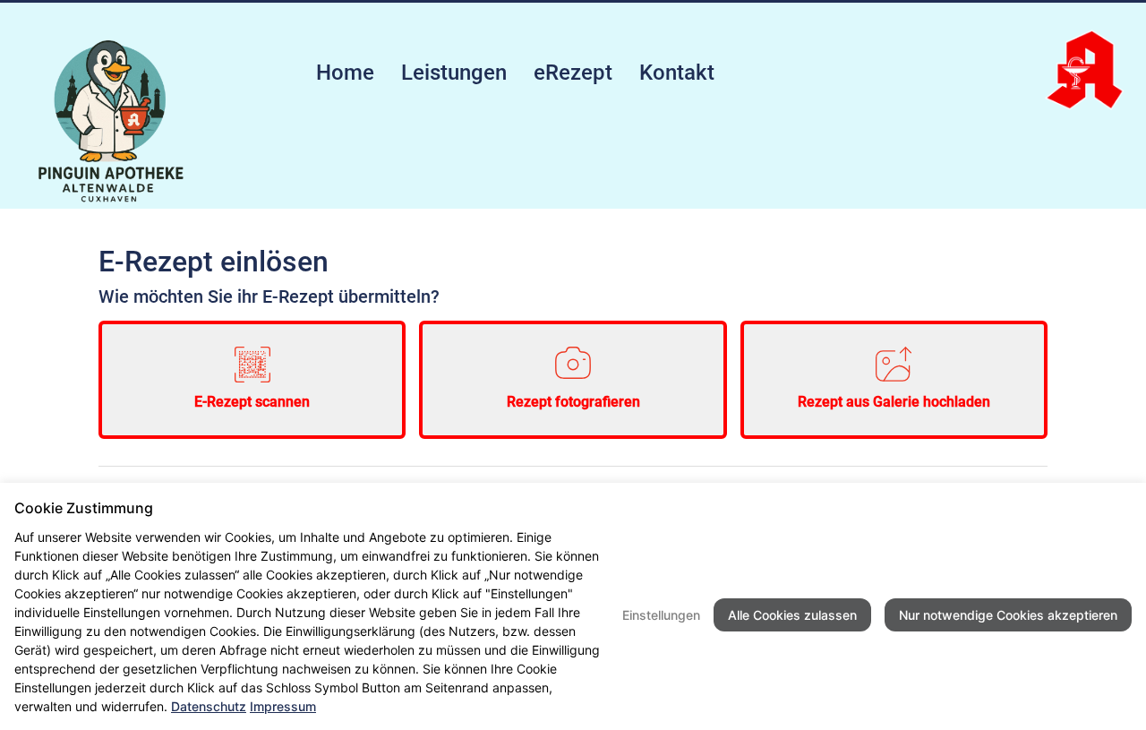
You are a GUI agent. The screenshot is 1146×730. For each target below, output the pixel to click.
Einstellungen (661, 615)
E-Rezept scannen (252, 401)
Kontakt (676, 72)
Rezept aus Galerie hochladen (894, 401)
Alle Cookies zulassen (792, 615)
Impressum (283, 706)
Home (345, 72)
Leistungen (454, 72)
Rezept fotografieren (573, 401)
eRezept (573, 72)
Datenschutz (208, 706)
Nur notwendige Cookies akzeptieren (1008, 615)
